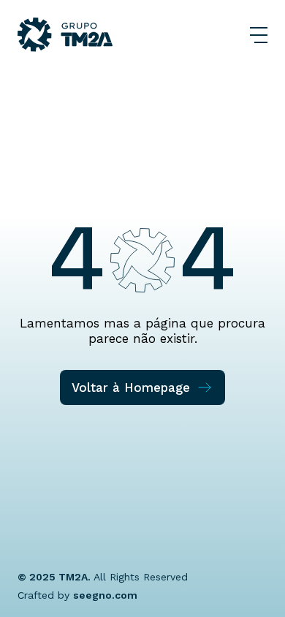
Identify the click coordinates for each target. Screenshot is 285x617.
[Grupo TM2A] (65, 35)
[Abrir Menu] (258, 35)
